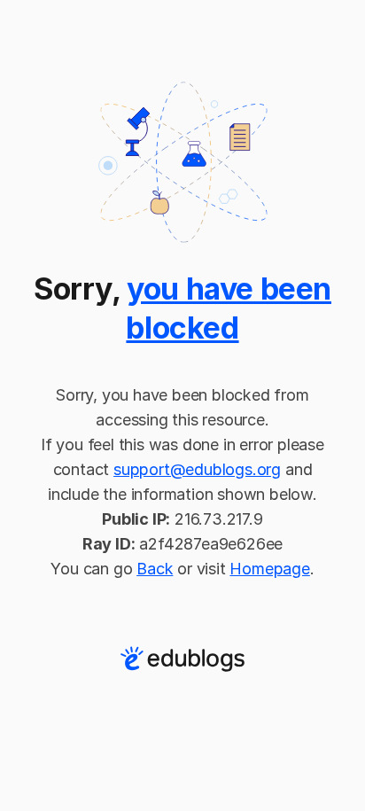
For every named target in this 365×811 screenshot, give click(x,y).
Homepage (269, 568)
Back (154, 568)
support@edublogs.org (197, 469)
